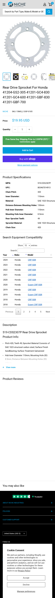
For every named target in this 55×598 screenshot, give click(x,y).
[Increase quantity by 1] (29, 129)
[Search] (49, 12)
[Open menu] (4, 4)
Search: (14, 250)
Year (5, 255)
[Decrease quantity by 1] (15, 129)
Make (16, 255)
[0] (50, 4)
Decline (26, 584)
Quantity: (7, 129)
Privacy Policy (24, 571)
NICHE (5, 111)
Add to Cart (27, 150)
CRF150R (32, 260)
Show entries (27, 245)
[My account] (44, 4)
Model (30, 255)
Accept (26, 578)
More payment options (27, 165)
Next (48, 312)
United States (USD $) (12, 533)
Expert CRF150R (35, 285)
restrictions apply (27, 142)
